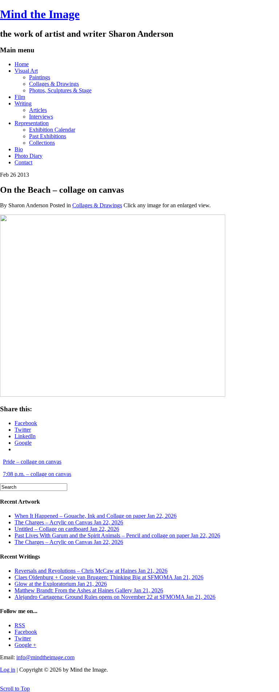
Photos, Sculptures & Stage (60, 90)
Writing (23, 103)
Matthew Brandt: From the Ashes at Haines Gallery (89, 590)
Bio (19, 149)
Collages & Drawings (54, 84)
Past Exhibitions (47, 136)
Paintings (39, 77)
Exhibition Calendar (52, 130)
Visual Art (26, 71)
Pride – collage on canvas (32, 462)
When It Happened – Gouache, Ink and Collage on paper (96, 516)
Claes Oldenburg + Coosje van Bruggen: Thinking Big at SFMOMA (109, 577)
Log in (7, 670)
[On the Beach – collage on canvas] (112, 395)
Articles (38, 110)
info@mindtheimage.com (45, 657)
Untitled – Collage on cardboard (67, 529)
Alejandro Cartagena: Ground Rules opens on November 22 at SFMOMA (115, 597)
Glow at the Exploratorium (61, 584)
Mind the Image (40, 14)
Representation (32, 123)
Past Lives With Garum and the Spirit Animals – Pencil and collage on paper (117, 535)
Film (20, 97)
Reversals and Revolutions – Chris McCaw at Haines (91, 571)
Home (22, 64)
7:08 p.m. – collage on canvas (37, 474)
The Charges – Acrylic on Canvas (69, 522)
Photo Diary (29, 156)
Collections (42, 143)
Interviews (41, 116)
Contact (23, 162)
